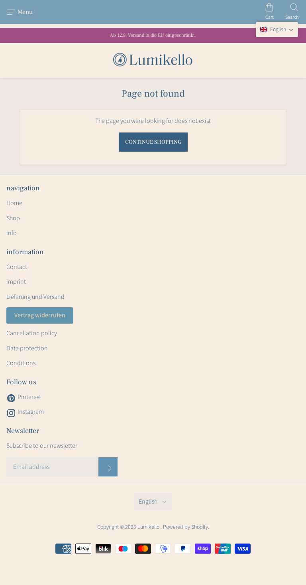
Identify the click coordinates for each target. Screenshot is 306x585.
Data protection (27, 348)
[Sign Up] (108, 466)
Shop (13, 218)
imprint (16, 281)
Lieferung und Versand (35, 296)
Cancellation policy (31, 333)
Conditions (20, 363)
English (148, 501)
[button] (277, 29)
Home (14, 203)
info (11, 233)
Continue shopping (153, 142)
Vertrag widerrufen (39, 315)
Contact (16, 267)
